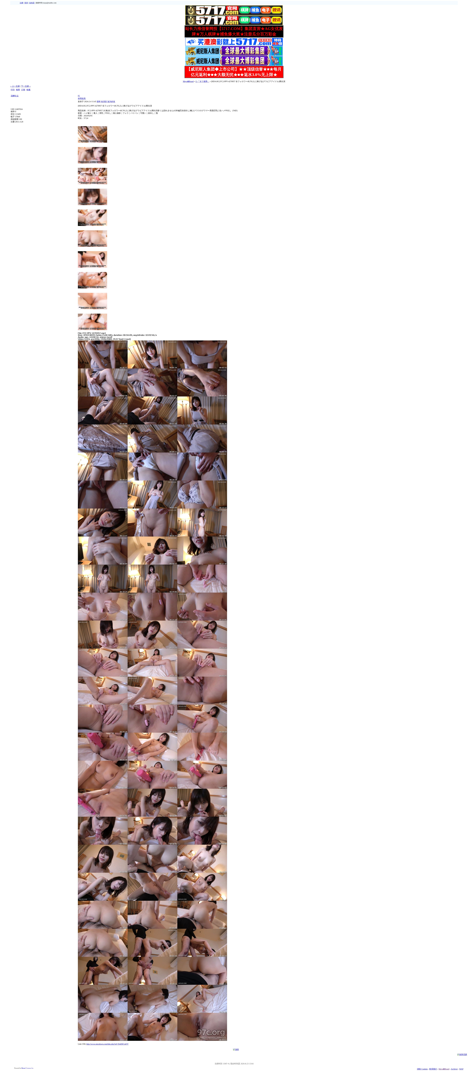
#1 (79, 96)
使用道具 (82, 98)
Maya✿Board (188, 81)
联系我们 (433, 1069)
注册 (21, 3)
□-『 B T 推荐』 (202, 81)
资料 (99, 101)
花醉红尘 (15, 96)
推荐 (18, 90)
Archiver (454, 1069)
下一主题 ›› (26, 86)
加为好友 (111, 101)
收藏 (28, 90)
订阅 (23, 90)
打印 (13, 90)
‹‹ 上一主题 (15, 86)
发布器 (31, 3)
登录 (26, 3)
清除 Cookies (422, 1069)
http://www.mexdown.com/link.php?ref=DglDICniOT (107, 1044)
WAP (461, 1069)
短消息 (104, 101)
